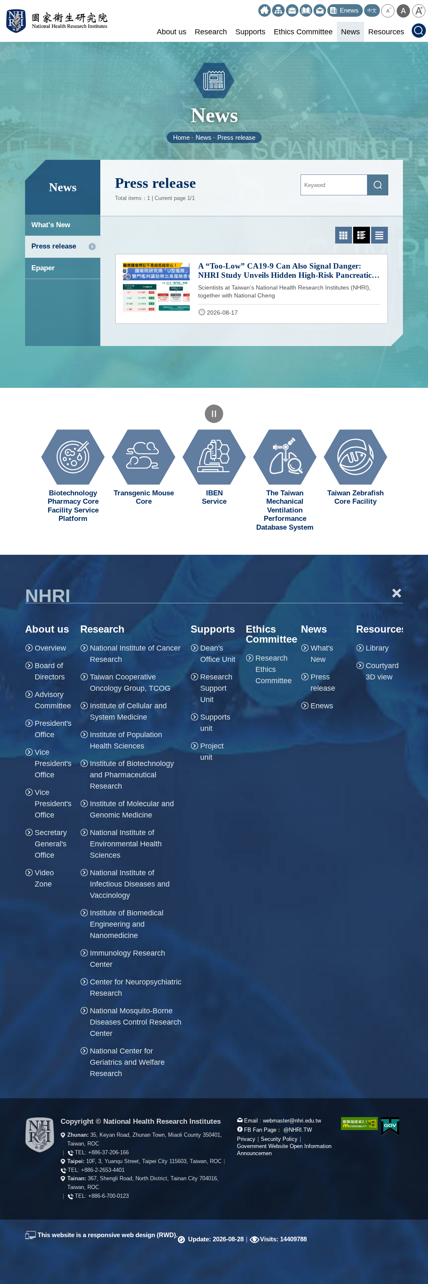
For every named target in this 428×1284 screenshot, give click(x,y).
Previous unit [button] (19, 471)
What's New (50, 225)
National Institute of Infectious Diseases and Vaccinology (130, 884)
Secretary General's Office (51, 843)
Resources (386, 32)
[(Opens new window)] (306, 10)
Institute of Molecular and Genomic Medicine (132, 809)
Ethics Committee (303, 32)
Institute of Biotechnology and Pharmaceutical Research (132, 774)
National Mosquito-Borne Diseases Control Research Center (135, 1022)
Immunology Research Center (127, 959)
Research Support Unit (216, 688)
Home (181, 137)
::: (254, 8)
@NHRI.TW (297, 1130)
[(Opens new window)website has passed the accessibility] (355, 1123)
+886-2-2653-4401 (103, 1170)
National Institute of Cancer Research (135, 654)
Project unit (212, 751)
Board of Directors (50, 671)
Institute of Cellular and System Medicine (128, 711)
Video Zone (44, 878)
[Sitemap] (278, 10)
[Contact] (319, 10)
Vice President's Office (53, 763)
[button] (388, 11)
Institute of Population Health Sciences (126, 740)
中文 (372, 10)
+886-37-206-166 (108, 1152)
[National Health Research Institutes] (39, 1135)
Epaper (43, 268)
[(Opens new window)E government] (390, 1126)
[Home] (264, 10)
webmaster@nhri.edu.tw (292, 1120)
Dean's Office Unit (217, 654)
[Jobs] (292, 10)
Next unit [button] (409, 471)
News (350, 32)
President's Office (53, 729)
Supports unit (215, 723)
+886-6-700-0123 (108, 1196)
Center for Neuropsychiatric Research (135, 987)
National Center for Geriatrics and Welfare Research (127, 1062)
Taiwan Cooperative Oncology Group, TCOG (130, 682)
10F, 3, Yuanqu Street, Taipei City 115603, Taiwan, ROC (154, 1161)
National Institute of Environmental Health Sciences (126, 843)
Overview (50, 648)
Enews (322, 706)
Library (377, 648)
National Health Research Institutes (56, 21)
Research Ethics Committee (273, 669)
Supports (250, 32)
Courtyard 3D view (382, 671)
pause (214, 414)
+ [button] (397, 593)
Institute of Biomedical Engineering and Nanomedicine (126, 924)
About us (171, 32)
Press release (236, 137)
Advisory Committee (53, 700)
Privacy (246, 1139)
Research (211, 32)
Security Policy (279, 1139)
